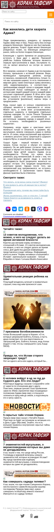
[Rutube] (8, 209)
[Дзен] (33, 209)
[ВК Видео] (46, 209)
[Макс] (39, 209)
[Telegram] (20, 209)
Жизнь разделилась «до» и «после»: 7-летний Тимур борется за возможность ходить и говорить (25, 198)
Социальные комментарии (18, 216)
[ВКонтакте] (14, 209)
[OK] (27, 209)
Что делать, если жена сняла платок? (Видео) (25, 182)
